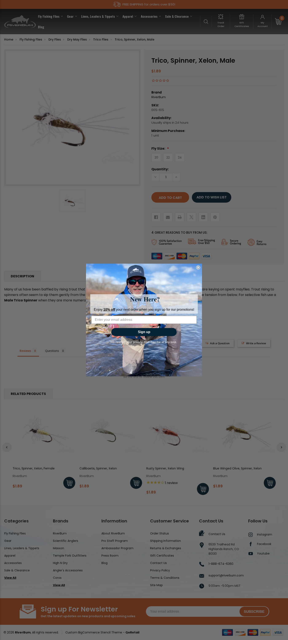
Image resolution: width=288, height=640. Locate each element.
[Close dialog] (198, 267)
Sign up (144, 332)
